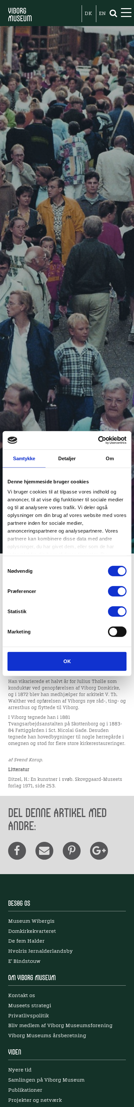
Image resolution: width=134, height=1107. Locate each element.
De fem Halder (26, 941)
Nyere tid (20, 1070)
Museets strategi (29, 1005)
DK (88, 13)
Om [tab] (110, 458)
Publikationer (25, 1090)
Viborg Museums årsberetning (47, 1036)
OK (67, 661)
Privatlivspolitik (28, 1016)
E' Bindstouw (24, 961)
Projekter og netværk (35, 1100)
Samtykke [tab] (24, 458)
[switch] (117, 591)
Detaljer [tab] (67, 458)
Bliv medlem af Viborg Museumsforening (60, 1025)
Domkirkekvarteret (32, 931)
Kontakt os (21, 995)
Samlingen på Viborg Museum (46, 1080)
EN (102, 13)
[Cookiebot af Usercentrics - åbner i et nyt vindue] (98, 440)
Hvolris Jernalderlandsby (40, 951)
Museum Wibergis (31, 921)
